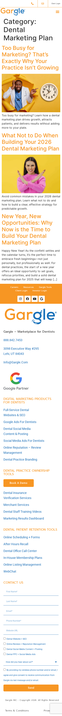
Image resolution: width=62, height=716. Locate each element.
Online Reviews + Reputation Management (26, 644)
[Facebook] (27, 299)
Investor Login (40, 290)
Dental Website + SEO (17, 639)
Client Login (21, 290)
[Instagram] (20, 299)
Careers (14, 287)
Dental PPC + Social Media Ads (21, 654)
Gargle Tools (45, 287)
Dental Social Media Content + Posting (24, 649)
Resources (28, 287)
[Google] (42, 299)
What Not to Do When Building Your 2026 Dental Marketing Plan (30, 142)
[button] (57, 12)
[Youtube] (35, 299)
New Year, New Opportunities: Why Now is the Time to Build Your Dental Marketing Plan (27, 229)
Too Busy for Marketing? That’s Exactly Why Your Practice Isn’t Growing (30, 58)
